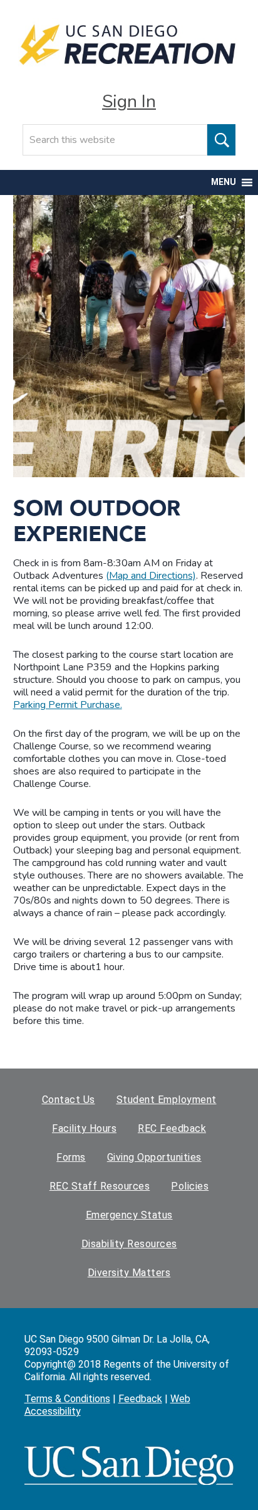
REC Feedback (172, 1128)
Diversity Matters (129, 1273)
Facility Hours (84, 1128)
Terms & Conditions (67, 1399)
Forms (71, 1157)
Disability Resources (129, 1244)
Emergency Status (129, 1215)
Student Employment (166, 1100)
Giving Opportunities (154, 1157)
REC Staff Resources (99, 1186)
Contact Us (68, 1100)
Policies (190, 1186)
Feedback (140, 1399)
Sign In (129, 102)
